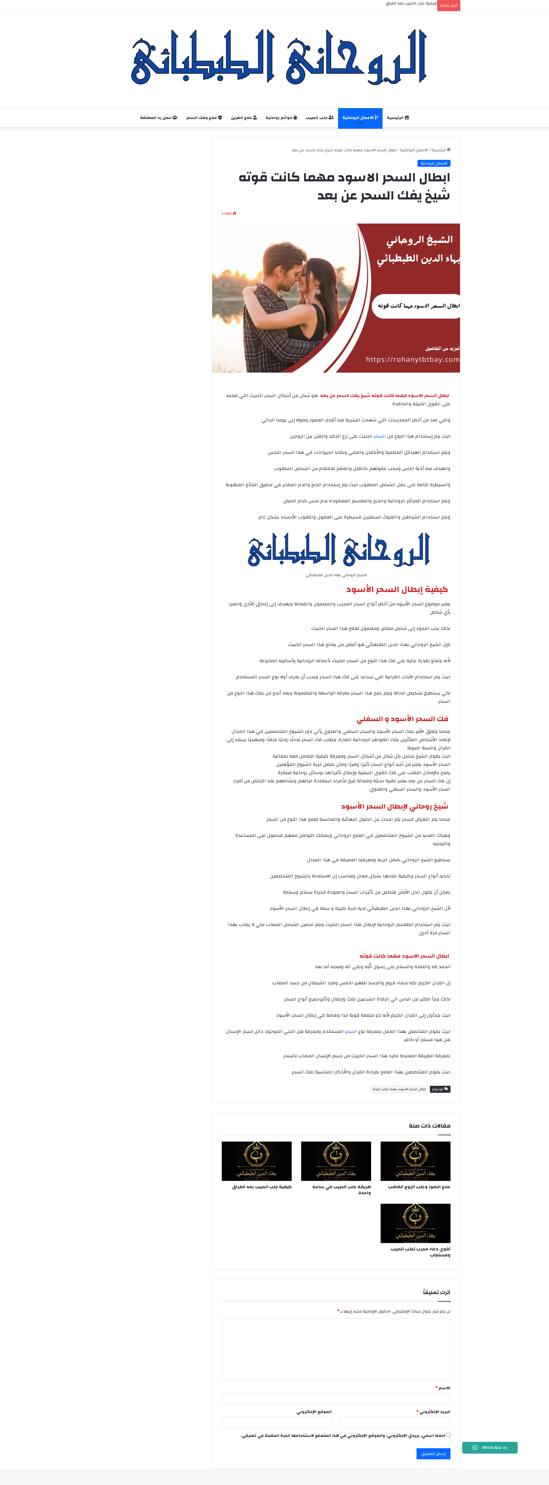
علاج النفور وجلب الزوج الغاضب (419, 1187)
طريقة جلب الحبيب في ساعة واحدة (341, 1190)
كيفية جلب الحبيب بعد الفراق (262, 1187)
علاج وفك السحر (202, 117)
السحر (380, 436)
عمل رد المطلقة (156, 117)
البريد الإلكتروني (433, 1412)
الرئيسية (395, 117)
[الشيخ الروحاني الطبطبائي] (274, 56)
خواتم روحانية (279, 117)
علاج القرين (242, 117)
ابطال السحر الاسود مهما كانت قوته (399, 1089)
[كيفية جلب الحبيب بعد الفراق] (257, 1161)
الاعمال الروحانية (358, 117)
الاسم (443, 1388)
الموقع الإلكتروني (314, 1412)
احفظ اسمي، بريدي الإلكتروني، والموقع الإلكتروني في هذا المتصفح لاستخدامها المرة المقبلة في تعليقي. (343, 1435)
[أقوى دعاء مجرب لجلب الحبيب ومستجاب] (416, 1223)
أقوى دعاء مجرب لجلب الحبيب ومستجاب (420, 1252)
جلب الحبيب (317, 117)
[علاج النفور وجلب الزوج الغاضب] (416, 1161)
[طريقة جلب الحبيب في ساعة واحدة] (336, 1161)
